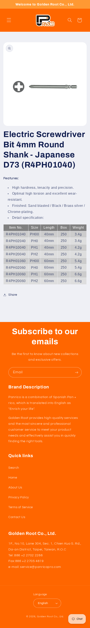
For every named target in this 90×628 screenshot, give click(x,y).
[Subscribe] (76, 372)
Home (12, 477)
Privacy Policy (18, 497)
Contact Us (16, 517)
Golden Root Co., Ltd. (50, 616)
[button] (9, 20)
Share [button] (12, 294)
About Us (15, 487)
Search (13, 467)
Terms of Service (20, 507)
